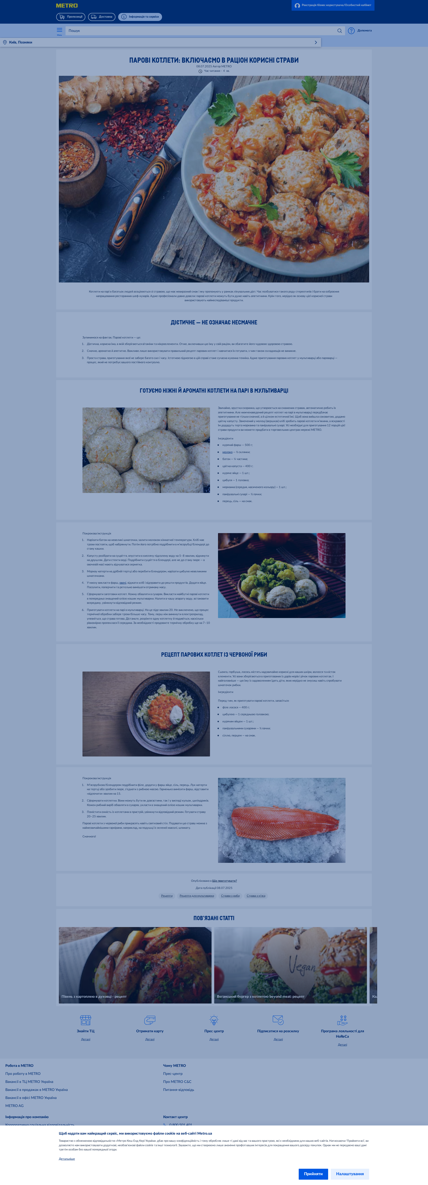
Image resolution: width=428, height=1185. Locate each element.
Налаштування (350, 1174)
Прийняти (313, 1174)
